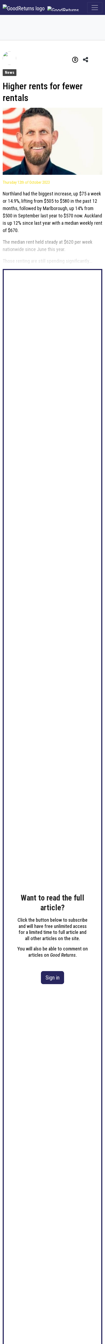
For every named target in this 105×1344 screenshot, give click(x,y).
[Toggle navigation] (94, 7)
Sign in (53, 977)
